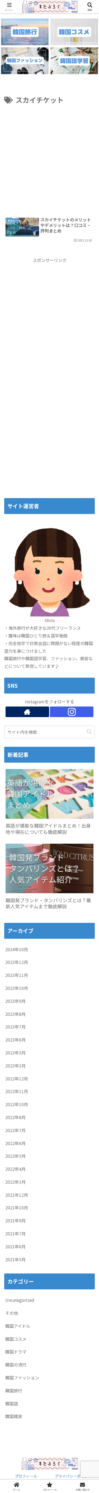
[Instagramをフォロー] (71, 712)
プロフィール (26, 1476)
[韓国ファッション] (25, 60)
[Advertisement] (49, 158)
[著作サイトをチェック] (27, 712)
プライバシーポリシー (73, 1476)
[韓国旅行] (25, 32)
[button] (89, 732)
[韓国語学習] (74, 60)
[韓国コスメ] (74, 32)
